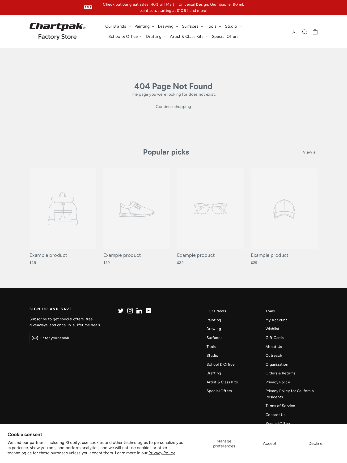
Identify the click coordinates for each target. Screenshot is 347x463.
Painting (143, 26)
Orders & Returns (281, 373)
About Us (274, 346)
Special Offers (225, 36)
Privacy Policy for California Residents (290, 394)
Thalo (270, 311)
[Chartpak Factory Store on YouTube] (148, 310)
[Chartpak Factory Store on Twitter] (121, 310)
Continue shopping (173, 106)
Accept (270, 443)
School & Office (123, 36)
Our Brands (116, 26)
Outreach (274, 355)
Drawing (166, 26)
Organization (277, 364)
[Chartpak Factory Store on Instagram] (130, 310)
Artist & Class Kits (187, 36)
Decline (315, 443)
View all (310, 152)
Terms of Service (280, 405)
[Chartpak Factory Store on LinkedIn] (139, 310)
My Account (276, 320)
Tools (212, 26)
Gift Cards (275, 337)
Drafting (154, 36)
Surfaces (190, 26)
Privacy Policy (161, 452)
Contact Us (275, 414)
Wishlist (272, 328)
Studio (231, 26)
